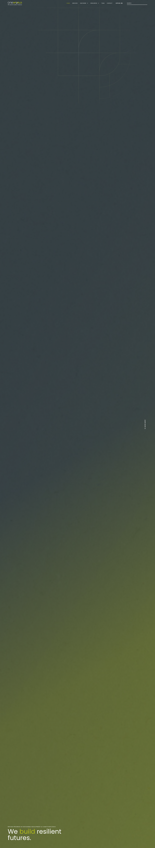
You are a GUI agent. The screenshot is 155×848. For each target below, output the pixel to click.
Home (68, 3)
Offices (118, 3)
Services (75, 3)
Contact (109, 3)
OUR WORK (83, 3)
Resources (94, 3)
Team (102, 3)
